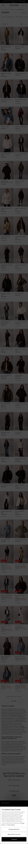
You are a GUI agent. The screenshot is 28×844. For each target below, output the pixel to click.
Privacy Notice (11, 824)
